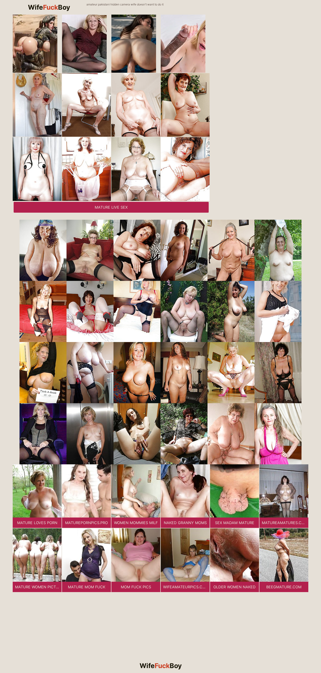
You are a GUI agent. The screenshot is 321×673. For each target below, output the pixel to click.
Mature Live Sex (111, 207)
